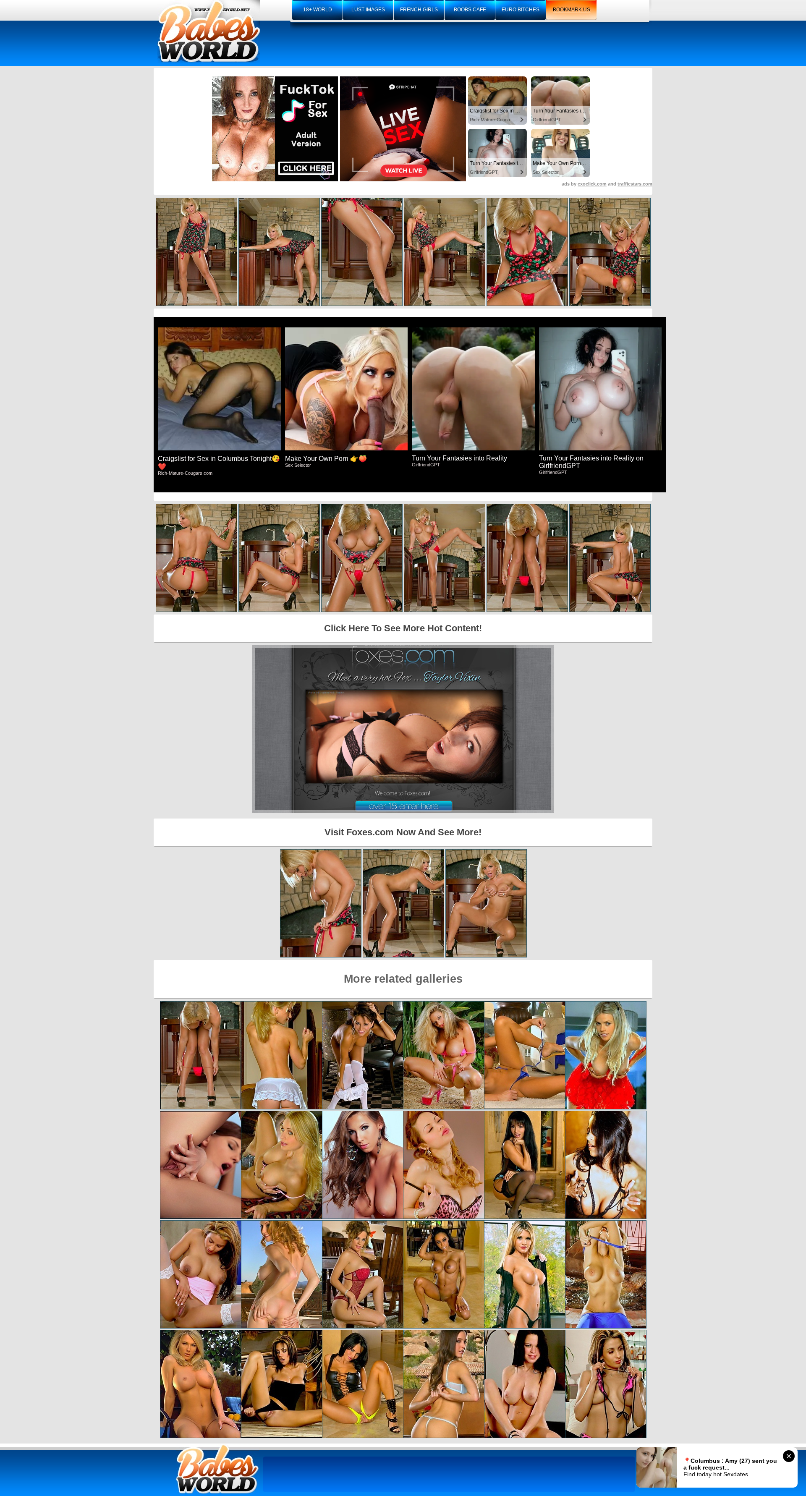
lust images (368, 10)
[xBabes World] (208, 31)
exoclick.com (592, 183)
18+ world (317, 10)
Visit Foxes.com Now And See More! (403, 832)
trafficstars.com (635, 183)
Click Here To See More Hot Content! (403, 628)
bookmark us (571, 10)
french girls (419, 10)
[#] (217, 1469)
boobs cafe (470, 10)
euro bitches (520, 10)
